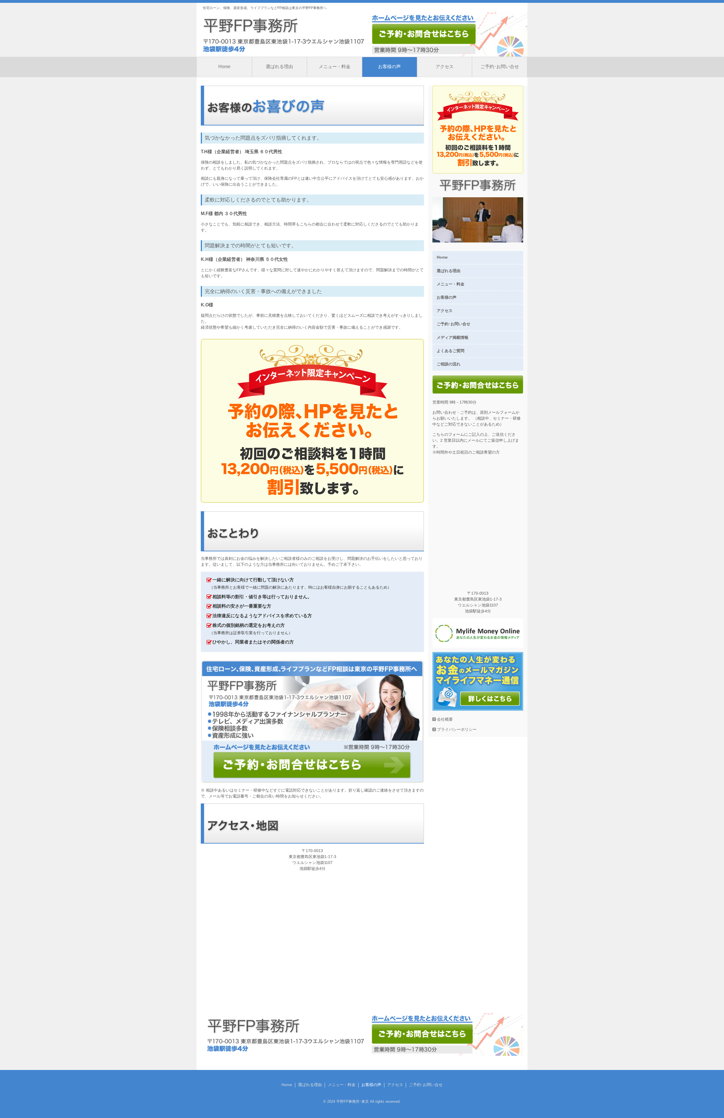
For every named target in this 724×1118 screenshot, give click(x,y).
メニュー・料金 (334, 66)
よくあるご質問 (450, 350)
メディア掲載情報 (452, 337)
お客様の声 (389, 66)
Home (224, 66)
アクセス (445, 66)
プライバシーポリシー (456, 729)
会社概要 (444, 719)
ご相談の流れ (448, 364)
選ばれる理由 (279, 66)
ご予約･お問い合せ (499, 66)
